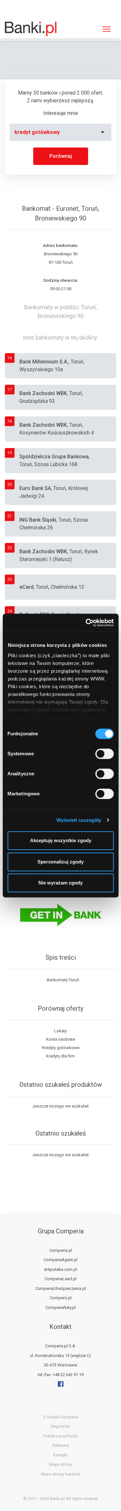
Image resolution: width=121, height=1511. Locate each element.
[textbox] (60, 132)
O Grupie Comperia (60, 1416)
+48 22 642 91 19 (68, 1374)
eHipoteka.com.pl (60, 1269)
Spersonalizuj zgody (60, 861)
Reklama (61, 1445)
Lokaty (60, 1030)
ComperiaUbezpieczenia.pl (60, 1288)
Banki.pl (57, 1498)
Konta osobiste (60, 1039)
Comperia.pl (60, 1250)
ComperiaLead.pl (60, 1278)
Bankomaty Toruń (63, 979)
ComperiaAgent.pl (60, 1259)
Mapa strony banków (60, 1474)
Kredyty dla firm (60, 1056)
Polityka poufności (60, 1436)
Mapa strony (60, 1464)
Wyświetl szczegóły (78, 820)
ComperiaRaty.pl (60, 1307)
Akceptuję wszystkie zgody (60, 840)
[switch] (104, 754)
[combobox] (60, 132)
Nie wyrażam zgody (60, 882)
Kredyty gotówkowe (60, 1047)
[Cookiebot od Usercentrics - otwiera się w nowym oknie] (86, 622)
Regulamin (60, 1426)
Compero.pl (61, 1297)
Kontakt (60, 1455)
